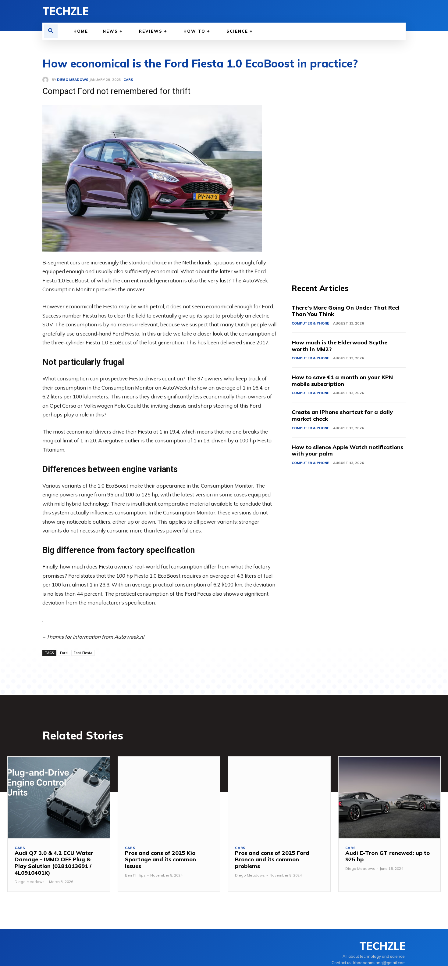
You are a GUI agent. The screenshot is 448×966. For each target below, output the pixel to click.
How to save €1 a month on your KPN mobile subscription (342, 380)
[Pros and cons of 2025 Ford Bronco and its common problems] (279, 797)
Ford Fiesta (83, 652)
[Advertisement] (348, 168)
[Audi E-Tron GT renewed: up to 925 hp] (389, 797)
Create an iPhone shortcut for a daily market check (342, 415)
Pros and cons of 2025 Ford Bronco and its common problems (272, 859)
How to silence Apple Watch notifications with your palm (347, 450)
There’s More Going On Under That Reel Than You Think (346, 311)
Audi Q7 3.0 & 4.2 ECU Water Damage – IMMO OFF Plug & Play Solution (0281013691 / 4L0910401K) (54, 862)
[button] (51, 31)
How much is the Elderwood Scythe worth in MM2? (339, 346)
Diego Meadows (29, 881)
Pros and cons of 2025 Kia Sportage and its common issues (160, 859)
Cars (20, 848)
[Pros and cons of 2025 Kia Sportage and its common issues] (169, 797)
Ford (64, 652)
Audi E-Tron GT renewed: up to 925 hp (387, 856)
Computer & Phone (310, 323)
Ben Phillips (135, 875)
